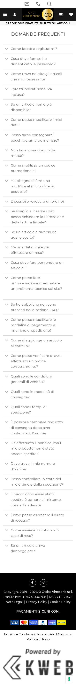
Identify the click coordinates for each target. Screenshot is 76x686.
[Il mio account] (15, 14)
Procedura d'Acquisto (54, 634)
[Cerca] (49, 3)
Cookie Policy (60, 602)
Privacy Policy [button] (36, 602)
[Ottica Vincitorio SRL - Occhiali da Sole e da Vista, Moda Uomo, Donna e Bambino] (38, 14)
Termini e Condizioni (19, 634)
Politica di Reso (38, 639)
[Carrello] (61, 14)
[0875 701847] (38, 4)
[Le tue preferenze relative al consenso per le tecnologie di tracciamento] (69, 679)
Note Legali (14, 602)
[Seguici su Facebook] (32, 582)
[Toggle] (7, 49)
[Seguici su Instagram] (43, 582)
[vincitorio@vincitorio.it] (27, 4)
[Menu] (5, 14)
